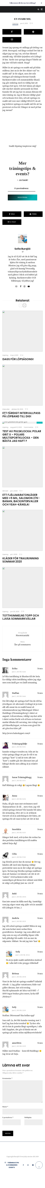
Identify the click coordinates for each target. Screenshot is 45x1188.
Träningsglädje (19, 744)
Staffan (15, 693)
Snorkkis (16, 829)
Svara (40, 668)
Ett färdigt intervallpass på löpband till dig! (21, 415)
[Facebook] (23, 1165)
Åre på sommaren (22, 643)
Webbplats (28, 1117)
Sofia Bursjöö (22, 248)
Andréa (15, 918)
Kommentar (7, 1078)
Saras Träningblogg (22, 777)
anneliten (16, 1043)
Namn (5, 1107)
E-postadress (7, 1117)
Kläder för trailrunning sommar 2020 (20, 560)
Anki (14, 893)
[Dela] (11, 32)
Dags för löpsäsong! (18, 359)
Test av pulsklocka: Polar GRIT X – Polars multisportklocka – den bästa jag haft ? (21, 436)
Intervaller (5, 409)
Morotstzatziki (22, 634)
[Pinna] (33, 32)
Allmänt (5, 491)
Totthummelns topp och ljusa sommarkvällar (20, 617)
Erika (14, 668)
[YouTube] (32, 1165)
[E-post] (11, 39)
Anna (14, 796)
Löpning (15, 23)
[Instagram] (28, 1165)
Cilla (14, 854)
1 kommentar (28, 427)
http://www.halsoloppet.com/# (16, 733)
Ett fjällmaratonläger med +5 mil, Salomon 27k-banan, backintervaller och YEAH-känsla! (21, 499)
